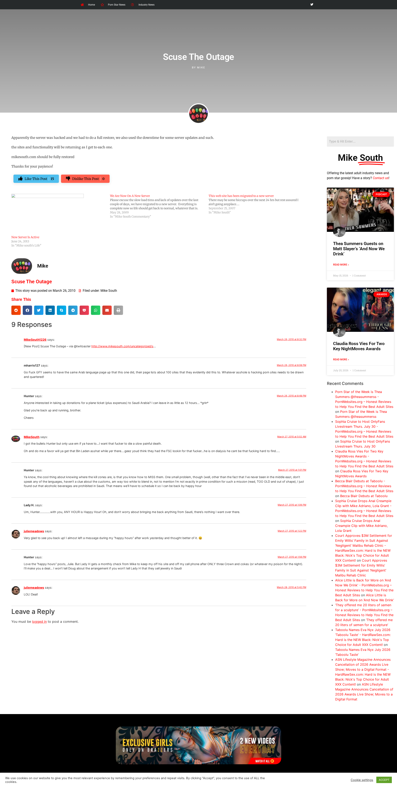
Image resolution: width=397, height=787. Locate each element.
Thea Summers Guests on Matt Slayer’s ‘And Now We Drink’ (359, 248)
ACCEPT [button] (384, 779)
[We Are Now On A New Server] (159, 206)
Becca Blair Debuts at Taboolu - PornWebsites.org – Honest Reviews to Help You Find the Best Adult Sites (364, 486)
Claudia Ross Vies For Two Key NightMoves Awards (359, 346)
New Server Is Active (25, 237)
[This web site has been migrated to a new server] (258, 204)
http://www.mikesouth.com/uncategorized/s (122, 346)
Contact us (381, 178)
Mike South (108, 291)
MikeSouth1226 (35, 339)
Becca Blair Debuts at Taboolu (363, 496)
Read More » (341, 264)
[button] (16, 310)
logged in (39, 621)
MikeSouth (31, 437)
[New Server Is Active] (58, 214)
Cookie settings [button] (362, 780)
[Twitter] (311, 4)
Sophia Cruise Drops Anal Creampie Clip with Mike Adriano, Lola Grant (361, 526)
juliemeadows (34, 531)
